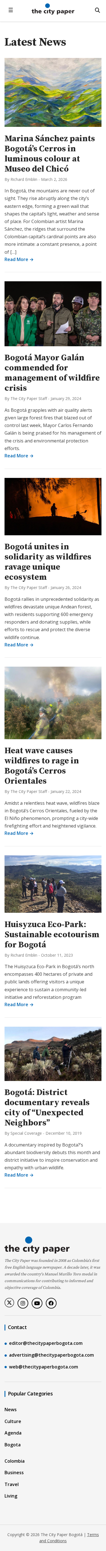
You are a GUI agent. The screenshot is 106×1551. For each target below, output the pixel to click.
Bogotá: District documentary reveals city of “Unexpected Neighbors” (47, 1107)
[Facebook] (51, 1303)
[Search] (97, 10)
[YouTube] (37, 1303)
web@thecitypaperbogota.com (43, 1367)
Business (14, 1472)
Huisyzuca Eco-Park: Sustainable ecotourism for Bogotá (52, 934)
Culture (13, 1421)
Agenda (13, 1433)
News (11, 1409)
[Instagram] (23, 1303)
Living (11, 1496)
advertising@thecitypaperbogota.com (51, 1355)
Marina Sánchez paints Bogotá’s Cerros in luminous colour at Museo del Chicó (50, 153)
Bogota (13, 1445)
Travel (12, 1484)
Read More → (19, 259)
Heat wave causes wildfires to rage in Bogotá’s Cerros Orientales (42, 765)
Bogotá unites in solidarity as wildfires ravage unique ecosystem (48, 562)
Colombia (15, 1461)
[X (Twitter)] (9, 1302)
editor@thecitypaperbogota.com (46, 1343)
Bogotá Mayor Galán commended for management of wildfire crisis (52, 373)
